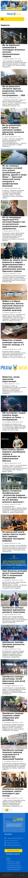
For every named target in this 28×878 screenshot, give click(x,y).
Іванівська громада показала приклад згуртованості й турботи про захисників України (12, 754)
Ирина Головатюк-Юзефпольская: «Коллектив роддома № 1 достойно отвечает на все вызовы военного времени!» (14, 496)
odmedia (6, 231)
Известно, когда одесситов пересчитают (11, 379)
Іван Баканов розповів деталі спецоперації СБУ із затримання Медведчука (14, 574)
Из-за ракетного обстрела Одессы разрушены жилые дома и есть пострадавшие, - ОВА (13, 90)
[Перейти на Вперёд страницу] (10, 810)
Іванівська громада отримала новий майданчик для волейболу (12, 716)
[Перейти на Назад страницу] (3, 810)
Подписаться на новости (12, 850)
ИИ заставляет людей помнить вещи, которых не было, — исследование (14, 416)
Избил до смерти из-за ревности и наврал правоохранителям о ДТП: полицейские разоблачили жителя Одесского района (14, 265)
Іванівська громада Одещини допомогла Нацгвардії (13, 644)
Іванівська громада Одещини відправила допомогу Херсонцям (13, 609)
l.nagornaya (6, 58)
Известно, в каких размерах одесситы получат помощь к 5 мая (13, 343)
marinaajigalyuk (7, 422)
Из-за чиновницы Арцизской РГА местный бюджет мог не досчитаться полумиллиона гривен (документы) (14, 223)
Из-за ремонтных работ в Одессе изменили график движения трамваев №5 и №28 (13, 129)
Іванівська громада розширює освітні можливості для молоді (12, 792)
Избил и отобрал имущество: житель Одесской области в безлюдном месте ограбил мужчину (13, 305)
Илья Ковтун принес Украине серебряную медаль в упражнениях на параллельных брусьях (13, 455)
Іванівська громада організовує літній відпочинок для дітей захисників (13, 679)
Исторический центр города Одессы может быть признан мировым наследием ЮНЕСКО (14, 536)
